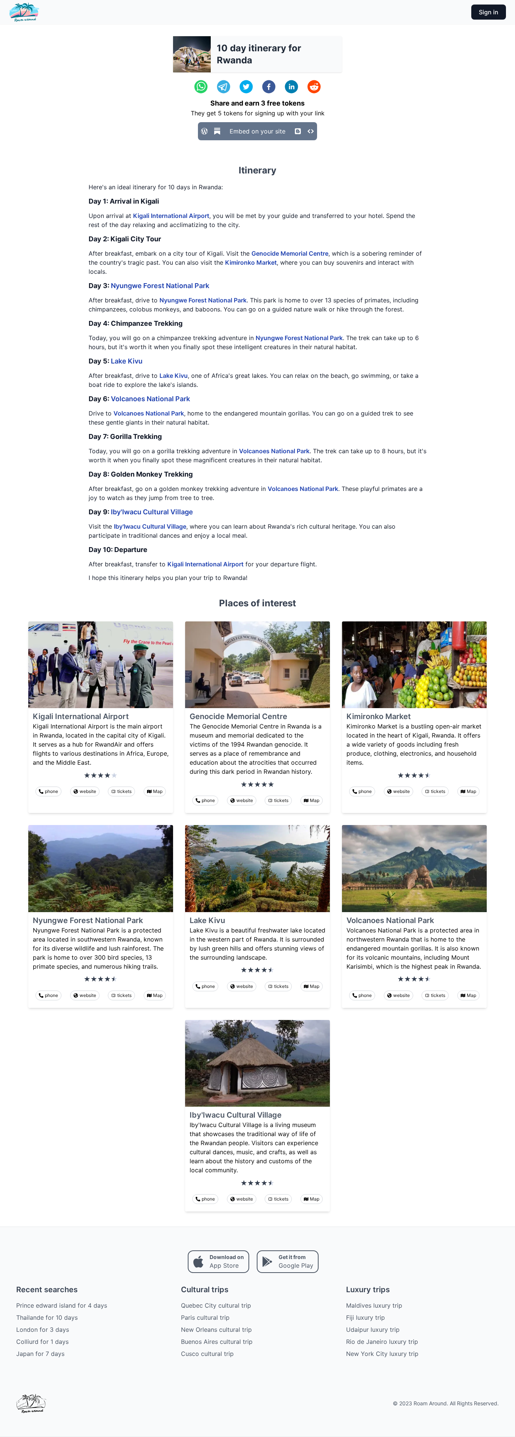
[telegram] (223, 87)
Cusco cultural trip (207, 1353)
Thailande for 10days (47, 1317)
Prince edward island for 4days (61, 1305)
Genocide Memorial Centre (289, 253)
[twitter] (246, 87)
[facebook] (269, 87)
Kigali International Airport (171, 215)
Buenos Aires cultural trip (217, 1341)
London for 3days (42, 1329)
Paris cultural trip (205, 1317)
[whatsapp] (201, 87)
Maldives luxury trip (374, 1305)
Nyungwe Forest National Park (160, 286)
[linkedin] (291, 87)
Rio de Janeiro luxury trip (382, 1341)
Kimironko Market (251, 262)
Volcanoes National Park (150, 399)
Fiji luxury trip (365, 1317)
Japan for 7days (40, 1353)
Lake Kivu (127, 361)
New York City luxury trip (382, 1353)
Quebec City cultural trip (216, 1305)
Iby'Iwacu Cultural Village (152, 512)
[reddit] (314, 87)
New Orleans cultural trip (216, 1329)
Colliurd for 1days (42, 1341)
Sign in (488, 12)
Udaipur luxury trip (373, 1329)
